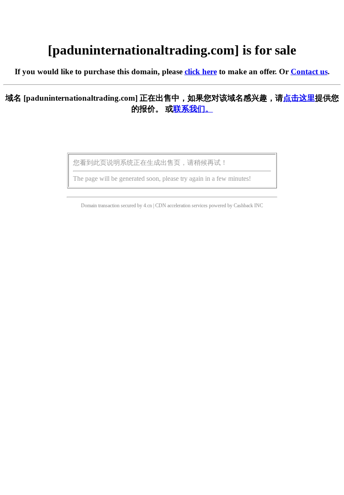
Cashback (243, 205)
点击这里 (299, 98)
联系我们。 (193, 108)
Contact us (309, 71)
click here (201, 71)
